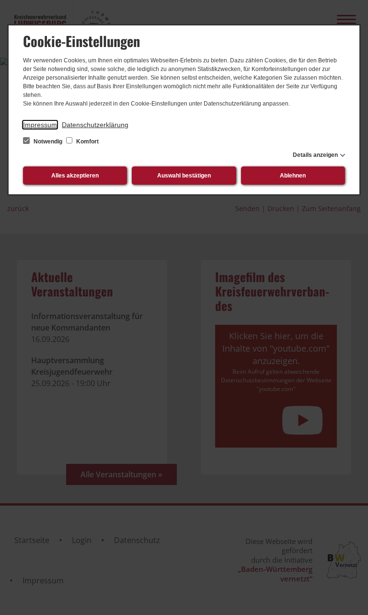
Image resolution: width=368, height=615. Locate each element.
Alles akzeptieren (75, 175)
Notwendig (48, 141)
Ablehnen (293, 175)
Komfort (87, 141)
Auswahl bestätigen (184, 175)
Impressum (40, 125)
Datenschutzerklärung (95, 125)
